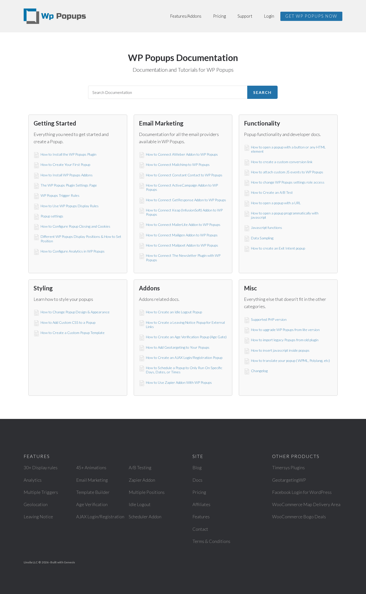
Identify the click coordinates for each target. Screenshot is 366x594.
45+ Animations (91, 467)
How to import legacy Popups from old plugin (284, 340)
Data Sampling (262, 238)
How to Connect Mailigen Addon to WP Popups (182, 235)
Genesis (69, 562)
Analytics (33, 480)
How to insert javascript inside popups (280, 350)
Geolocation (36, 504)
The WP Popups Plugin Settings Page (69, 185)
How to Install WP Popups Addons (67, 175)
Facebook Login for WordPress (302, 492)
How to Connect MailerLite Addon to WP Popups (183, 224)
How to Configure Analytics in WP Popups (73, 251)
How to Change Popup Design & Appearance (75, 312)
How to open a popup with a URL (276, 203)
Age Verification (92, 504)
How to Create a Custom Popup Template (73, 332)
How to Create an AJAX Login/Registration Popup (184, 357)
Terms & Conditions (211, 541)
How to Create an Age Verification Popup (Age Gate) (186, 337)
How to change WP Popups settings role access (287, 182)
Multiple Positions (147, 492)
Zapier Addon (142, 480)
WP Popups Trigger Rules (60, 195)
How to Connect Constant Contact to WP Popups (184, 175)
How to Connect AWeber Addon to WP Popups (182, 154)
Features (201, 516)
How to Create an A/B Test (272, 192)
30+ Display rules (41, 467)
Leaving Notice (38, 516)
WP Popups (55, 16)
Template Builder (93, 492)
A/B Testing (140, 467)
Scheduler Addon (145, 516)
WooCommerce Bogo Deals (299, 516)
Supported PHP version (269, 319)
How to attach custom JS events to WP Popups (287, 172)
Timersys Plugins (288, 467)
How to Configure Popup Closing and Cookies (75, 226)
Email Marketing (92, 480)
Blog (197, 467)
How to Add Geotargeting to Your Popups (177, 347)
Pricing (199, 492)
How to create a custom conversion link (281, 162)
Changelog (259, 371)
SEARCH (262, 92)
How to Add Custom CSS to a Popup (68, 322)
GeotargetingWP (289, 480)
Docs (197, 480)
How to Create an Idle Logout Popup (174, 312)
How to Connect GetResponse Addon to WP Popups (186, 200)
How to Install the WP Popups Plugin (68, 154)
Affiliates (201, 504)
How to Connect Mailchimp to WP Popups (178, 164)
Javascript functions (266, 227)
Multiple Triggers (41, 492)
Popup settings (52, 216)
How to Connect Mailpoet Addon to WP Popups (182, 245)
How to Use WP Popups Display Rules (70, 206)
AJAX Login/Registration (100, 516)
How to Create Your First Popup (65, 164)
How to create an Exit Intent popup (278, 248)
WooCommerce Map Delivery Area (306, 504)
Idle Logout (140, 504)
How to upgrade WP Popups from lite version (285, 330)
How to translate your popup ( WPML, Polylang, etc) (290, 360)
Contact (200, 529)
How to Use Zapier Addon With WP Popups (179, 382)
